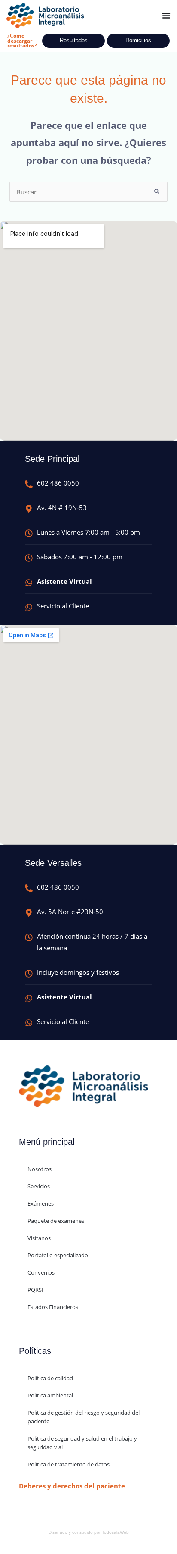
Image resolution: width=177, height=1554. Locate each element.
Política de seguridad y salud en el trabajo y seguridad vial (82, 1443)
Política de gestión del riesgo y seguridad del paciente (83, 1417)
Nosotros (39, 1169)
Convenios (41, 1272)
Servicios (38, 1186)
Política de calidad (50, 1378)
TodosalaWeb (115, 1532)
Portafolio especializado (57, 1255)
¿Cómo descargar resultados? (22, 40)
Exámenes (40, 1203)
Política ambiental (50, 1395)
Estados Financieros (52, 1307)
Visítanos (39, 1238)
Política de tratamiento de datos (68, 1464)
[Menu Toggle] (166, 15)
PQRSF (36, 1290)
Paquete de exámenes (55, 1221)
